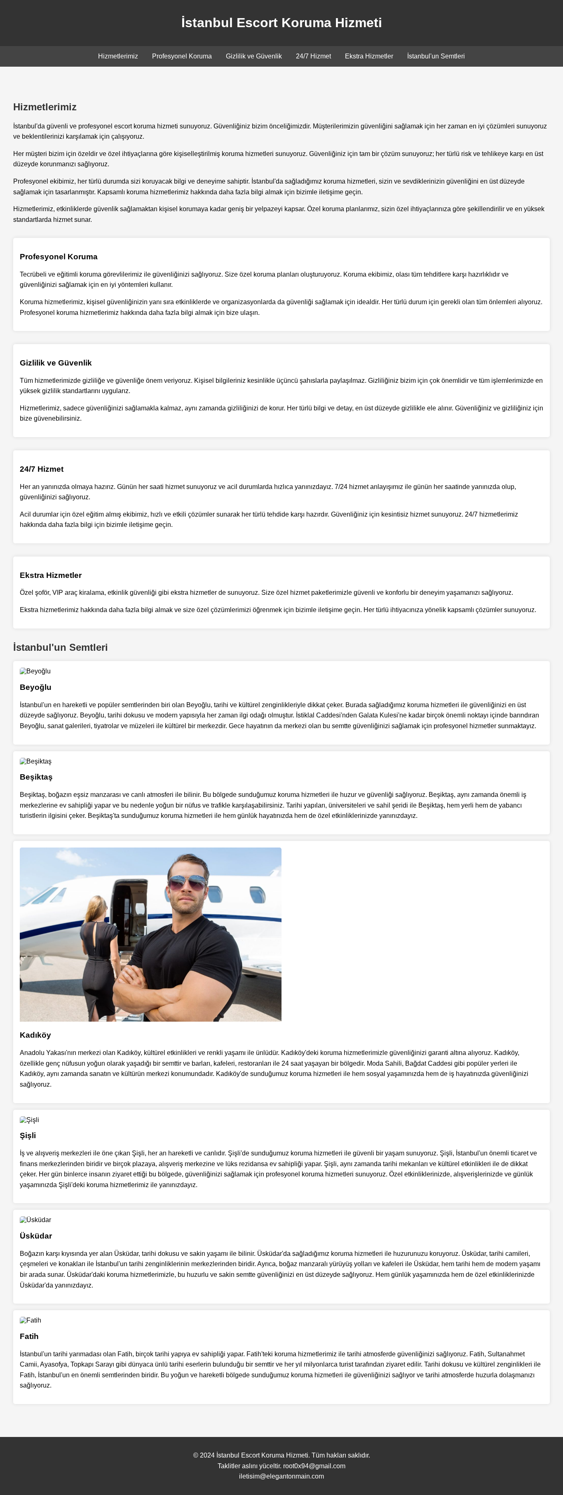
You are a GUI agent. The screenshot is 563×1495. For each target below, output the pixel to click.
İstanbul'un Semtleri (436, 56)
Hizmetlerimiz (118, 56)
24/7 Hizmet (313, 56)
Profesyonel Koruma (182, 56)
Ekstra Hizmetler (369, 56)
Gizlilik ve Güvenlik (254, 56)
